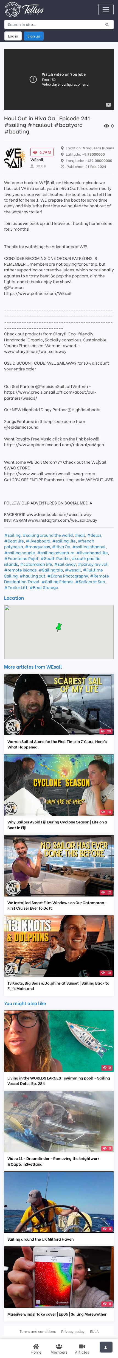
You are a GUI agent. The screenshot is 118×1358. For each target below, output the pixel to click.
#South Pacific (55, 558)
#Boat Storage (43, 587)
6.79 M (45, 152)
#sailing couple (19, 552)
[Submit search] (107, 24)
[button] (59, 627)
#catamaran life (36, 564)
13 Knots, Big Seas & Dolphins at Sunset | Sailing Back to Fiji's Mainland (58, 985)
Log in (13, 35)
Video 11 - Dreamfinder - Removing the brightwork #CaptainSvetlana (53, 1161)
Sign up (33, 35)
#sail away (65, 564)
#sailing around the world (48, 535)
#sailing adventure (55, 552)
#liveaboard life (92, 552)
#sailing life (64, 541)
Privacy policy (73, 1331)
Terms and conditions (37, 1331)
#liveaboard (38, 541)
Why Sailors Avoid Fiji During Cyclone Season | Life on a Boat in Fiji (57, 824)
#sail (80, 535)
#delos (94, 535)
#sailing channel (89, 546)
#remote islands (20, 570)
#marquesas (37, 546)
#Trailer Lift (15, 587)
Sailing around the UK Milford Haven (40, 1239)
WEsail (36, 159)
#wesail (73, 570)
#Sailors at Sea (90, 581)
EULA (94, 1331)
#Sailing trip (50, 570)
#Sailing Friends (57, 581)
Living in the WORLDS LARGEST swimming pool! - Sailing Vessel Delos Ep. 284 (58, 1080)
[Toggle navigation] (106, 9)
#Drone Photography (67, 576)
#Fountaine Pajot (21, 558)
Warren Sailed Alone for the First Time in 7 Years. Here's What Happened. (57, 744)
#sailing (12, 535)
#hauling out (32, 576)
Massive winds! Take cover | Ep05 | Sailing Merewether (56, 1314)
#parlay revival (93, 564)
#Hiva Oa (61, 546)
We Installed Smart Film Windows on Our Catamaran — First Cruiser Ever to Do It (57, 905)
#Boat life (14, 541)
